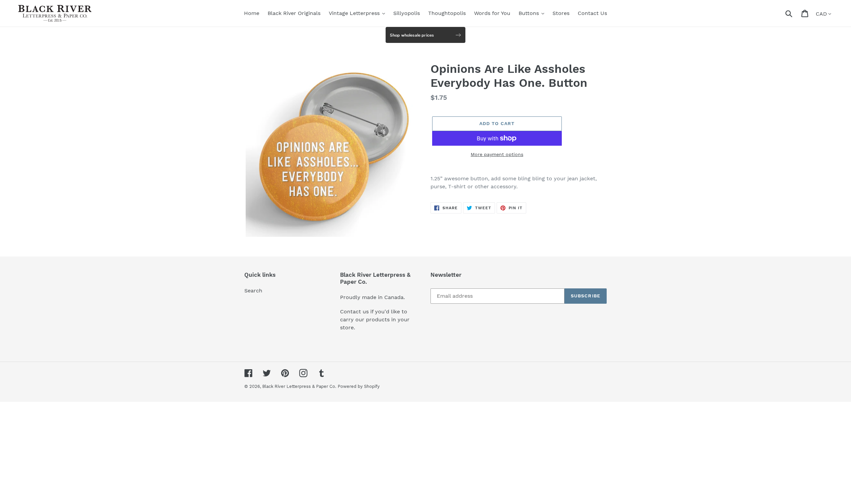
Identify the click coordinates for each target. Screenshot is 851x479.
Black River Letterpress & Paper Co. (299, 386)
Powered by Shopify (359, 386)
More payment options (497, 154)
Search (253, 290)
